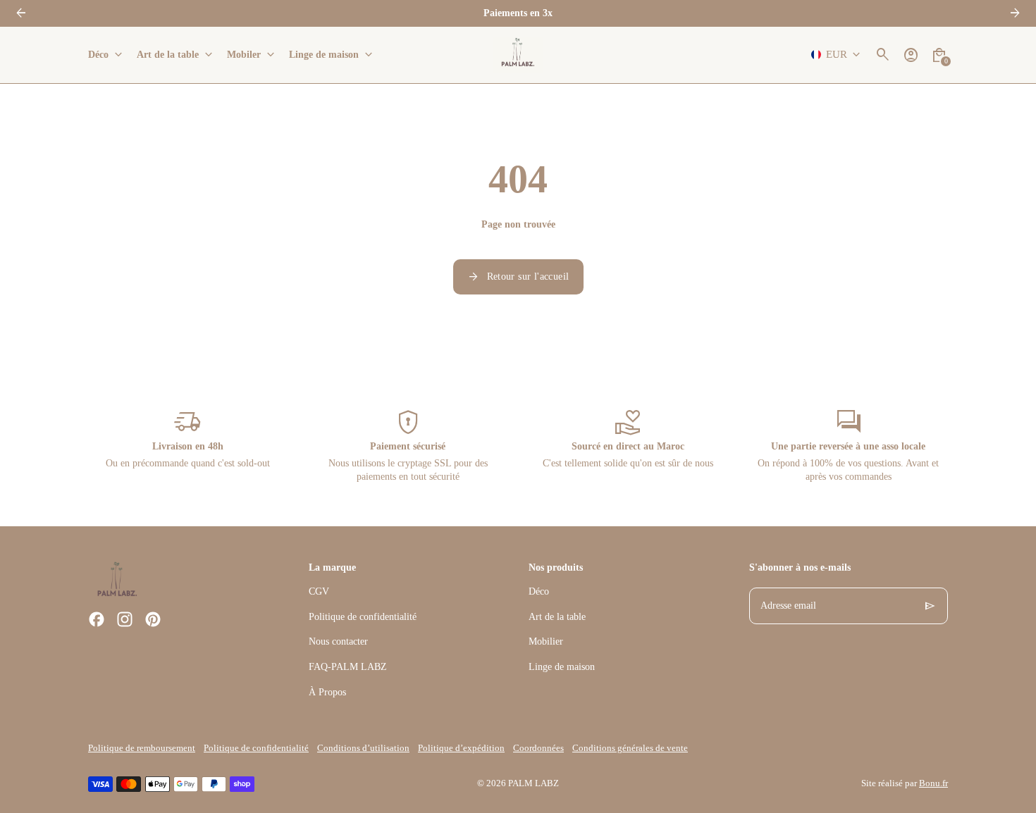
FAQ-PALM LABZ (348, 667)
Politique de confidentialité (363, 617)
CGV (319, 591)
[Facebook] (96, 619)
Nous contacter (338, 641)
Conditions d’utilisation (363, 748)
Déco (539, 591)
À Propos (327, 692)
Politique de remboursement (141, 748)
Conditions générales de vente (630, 748)
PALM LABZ (533, 783)
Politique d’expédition (461, 748)
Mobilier (546, 641)
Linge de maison (562, 667)
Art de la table (557, 617)
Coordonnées (538, 748)
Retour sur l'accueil (518, 277)
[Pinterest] (152, 619)
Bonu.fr (933, 783)
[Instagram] (124, 619)
